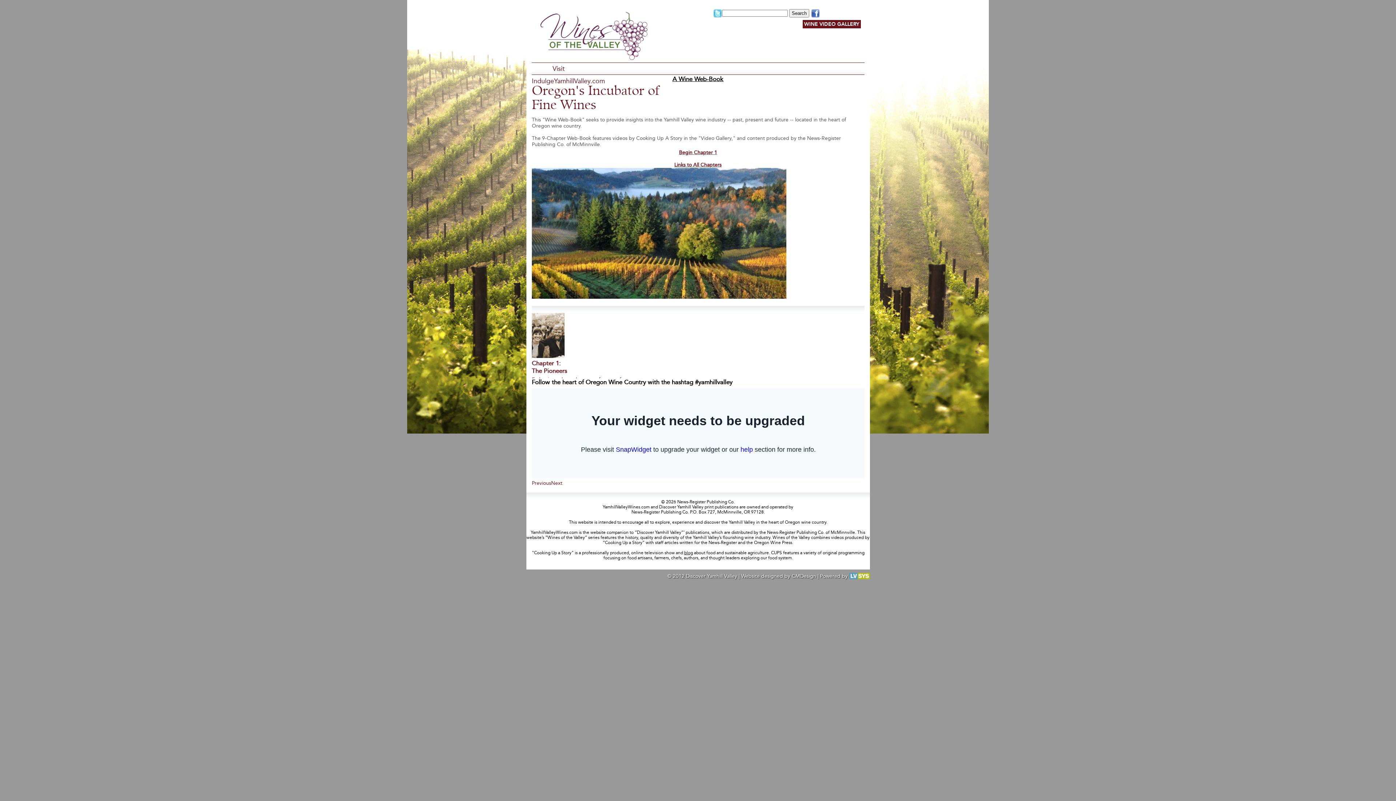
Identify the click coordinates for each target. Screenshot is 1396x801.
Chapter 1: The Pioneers (549, 367)
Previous (541, 483)
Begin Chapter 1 (698, 152)
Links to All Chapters (698, 165)
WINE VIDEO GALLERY (831, 24)
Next (556, 483)
